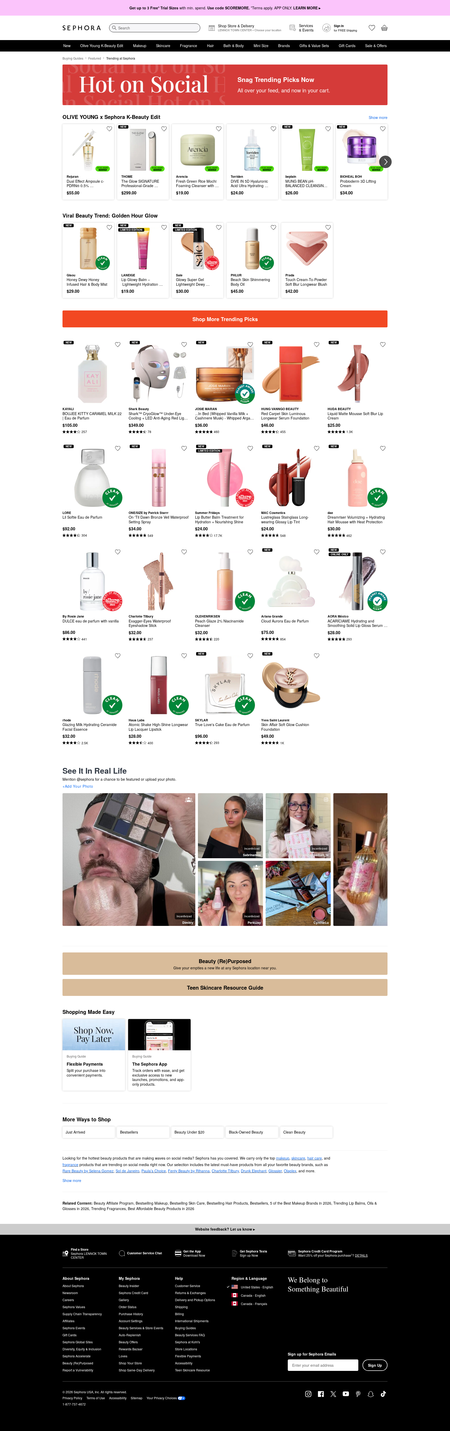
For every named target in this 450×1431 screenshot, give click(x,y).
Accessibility (183, 1363)
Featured (94, 58)
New (67, 45)
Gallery (124, 1300)
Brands (284, 45)
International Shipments (192, 1321)
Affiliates (68, 1321)
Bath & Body (233, 45)
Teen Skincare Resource (192, 1370)
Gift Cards (347, 45)
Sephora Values (74, 1307)
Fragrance (188, 45)
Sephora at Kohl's (187, 1342)
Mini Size (261, 45)
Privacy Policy (72, 1398)
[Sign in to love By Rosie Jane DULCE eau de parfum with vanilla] (117, 552)
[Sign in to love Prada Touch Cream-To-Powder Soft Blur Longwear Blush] (328, 227)
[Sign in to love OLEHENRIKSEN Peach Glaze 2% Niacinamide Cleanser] (250, 552)
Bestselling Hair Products (227, 1203)
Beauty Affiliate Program (114, 1203)
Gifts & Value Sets (314, 45)
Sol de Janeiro (127, 1170)
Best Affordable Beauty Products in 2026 (161, 1208)
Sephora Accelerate (77, 1356)
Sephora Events (74, 1328)
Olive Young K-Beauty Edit (101, 45)
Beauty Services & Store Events (141, 1328)
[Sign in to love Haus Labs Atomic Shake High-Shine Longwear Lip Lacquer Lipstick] (184, 655)
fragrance (70, 1164)
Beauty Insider (129, 1285)
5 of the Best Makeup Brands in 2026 (300, 1203)
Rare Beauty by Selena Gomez (88, 1170)
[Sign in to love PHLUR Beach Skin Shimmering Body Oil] (273, 227)
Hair (210, 45)
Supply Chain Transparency (82, 1314)
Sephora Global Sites (78, 1342)
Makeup (139, 45)
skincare (298, 1158)
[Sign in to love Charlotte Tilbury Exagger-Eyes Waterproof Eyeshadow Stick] (184, 552)
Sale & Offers (376, 45)
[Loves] (372, 28)
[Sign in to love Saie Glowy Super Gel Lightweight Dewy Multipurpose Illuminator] (218, 227)
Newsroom (70, 1292)
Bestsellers (259, 1203)
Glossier (275, 1170)
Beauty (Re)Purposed (78, 1363)
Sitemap (136, 1398)
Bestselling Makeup (152, 1203)
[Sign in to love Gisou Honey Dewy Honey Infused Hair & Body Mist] (109, 227)
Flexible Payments (188, 1356)
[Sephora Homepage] (81, 28)
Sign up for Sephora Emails (312, 1354)
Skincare (163, 45)
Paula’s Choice (153, 1170)
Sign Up (375, 1365)
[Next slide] (385, 162)
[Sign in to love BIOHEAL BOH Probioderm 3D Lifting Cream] (383, 128)
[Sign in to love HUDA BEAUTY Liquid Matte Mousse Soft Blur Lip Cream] (383, 344)
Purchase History (131, 1314)
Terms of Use (95, 1398)
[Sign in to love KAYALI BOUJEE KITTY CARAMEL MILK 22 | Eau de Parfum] (117, 344)
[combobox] (154, 27)
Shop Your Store (130, 1363)
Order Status (127, 1307)
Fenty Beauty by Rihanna (189, 1170)
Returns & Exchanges (190, 1292)
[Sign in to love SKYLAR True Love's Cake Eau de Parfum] (250, 655)
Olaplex (290, 1170)
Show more (378, 117)
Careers (68, 1300)
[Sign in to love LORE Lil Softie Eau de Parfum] (117, 448)
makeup (282, 1158)
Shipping (181, 1307)
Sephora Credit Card (133, 1292)
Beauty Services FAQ (190, 1335)
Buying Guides (73, 58)
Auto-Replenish (130, 1335)
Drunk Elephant (253, 1170)
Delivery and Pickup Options (195, 1300)
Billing (179, 1314)
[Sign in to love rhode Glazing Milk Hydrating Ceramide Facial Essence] (117, 655)
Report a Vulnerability (78, 1370)
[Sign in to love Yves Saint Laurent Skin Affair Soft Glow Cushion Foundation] (316, 655)
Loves (123, 1356)
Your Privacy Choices (162, 1398)
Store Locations (186, 1349)
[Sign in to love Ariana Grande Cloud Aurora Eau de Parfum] (316, 552)
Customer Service (187, 1285)
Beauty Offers (128, 1342)
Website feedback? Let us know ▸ (225, 1229)
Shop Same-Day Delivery (137, 1370)
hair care (314, 1158)
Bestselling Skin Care (187, 1203)
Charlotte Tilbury (225, 1170)
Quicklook (88, 168)
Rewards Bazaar (130, 1349)
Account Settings (130, 1321)
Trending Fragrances (108, 1208)
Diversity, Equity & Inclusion (82, 1349)
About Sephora (73, 1285)
